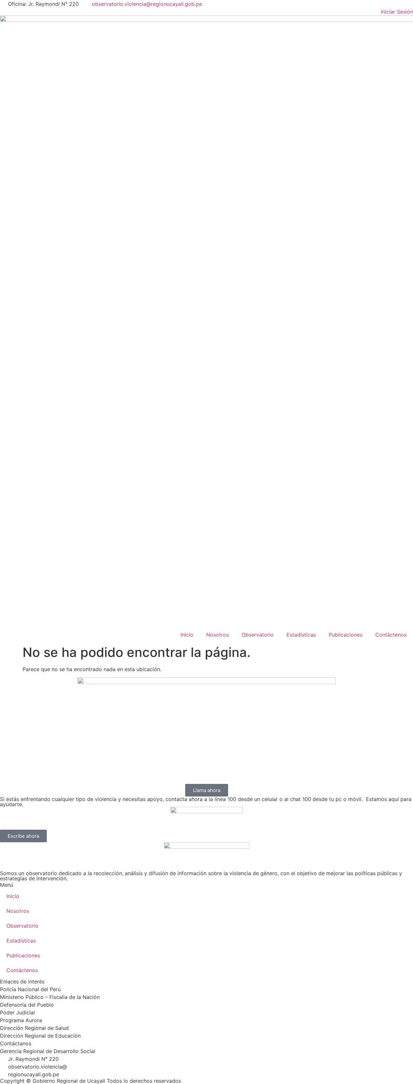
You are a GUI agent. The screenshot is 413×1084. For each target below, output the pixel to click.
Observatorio (258, 634)
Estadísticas (301, 634)
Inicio (186, 634)
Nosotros (217, 634)
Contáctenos (391, 634)
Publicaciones (345, 634)
